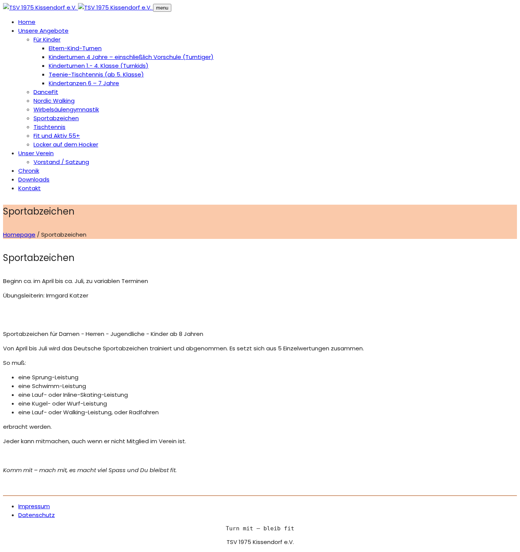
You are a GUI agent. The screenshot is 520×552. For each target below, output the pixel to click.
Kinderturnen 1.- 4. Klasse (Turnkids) (98, 66)
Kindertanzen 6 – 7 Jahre (84, 83)
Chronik (28, 171)
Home (26, 22)
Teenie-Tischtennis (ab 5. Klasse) (96, 74)
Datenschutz (36, 515)
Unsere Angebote (43, 31)
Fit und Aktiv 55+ (56, 136)
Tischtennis (49, 127)
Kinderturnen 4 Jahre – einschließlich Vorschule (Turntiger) (131, 57)
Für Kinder (47, 39)
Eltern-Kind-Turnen (75, 48)
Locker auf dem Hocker (65, 144)
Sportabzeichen (56, 118)
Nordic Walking (54, 101)
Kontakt (29, 188)
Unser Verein (36, 153)
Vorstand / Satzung (61, 162)
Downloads (33, 179)
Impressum (34, 506)
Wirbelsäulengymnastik (66, 109)
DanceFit (45, 92)
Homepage (19, 235)
